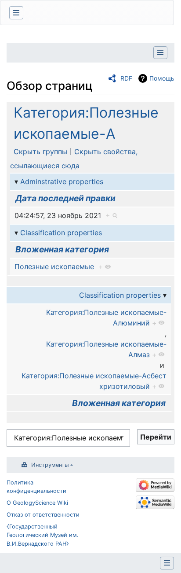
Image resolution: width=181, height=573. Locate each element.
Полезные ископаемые (54, 266)
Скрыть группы (40, 151)
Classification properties (61, 232)
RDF (126, 78)
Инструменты (50, 465)
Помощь (161, 78)
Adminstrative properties (61, 181)
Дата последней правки (65, 198)
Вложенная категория (62, 249)
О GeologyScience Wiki (37, 502)
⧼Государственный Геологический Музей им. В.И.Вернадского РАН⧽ (43, 535)
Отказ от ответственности (43, 514)
